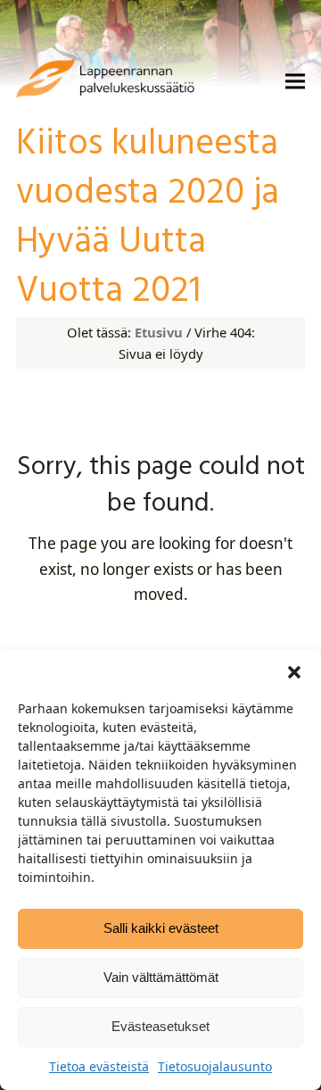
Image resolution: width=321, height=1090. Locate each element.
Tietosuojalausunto (215, 1066)
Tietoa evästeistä (99, 1066)
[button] (294, 672)
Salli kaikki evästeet (160, 928)
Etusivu (159, 332)
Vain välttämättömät (160, 977)
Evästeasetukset (160, 1026)
